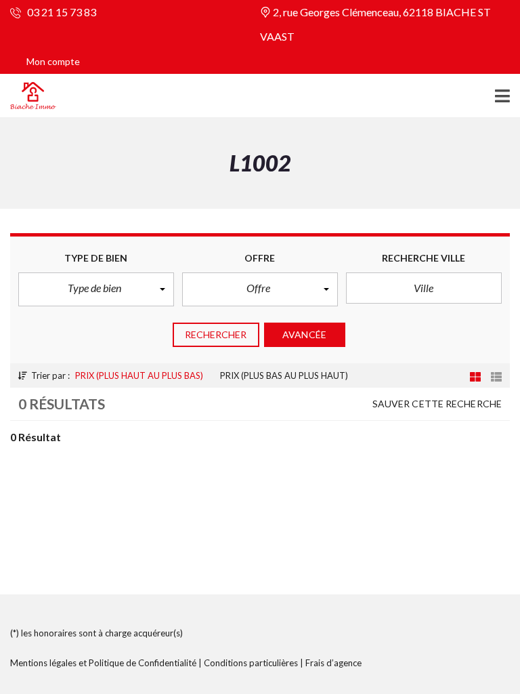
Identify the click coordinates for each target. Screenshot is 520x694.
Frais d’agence (333, 662)
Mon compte (53, 61)
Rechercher (216, 334)
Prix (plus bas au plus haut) (284, 375)
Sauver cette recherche (437, 403)
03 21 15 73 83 (60, 11)
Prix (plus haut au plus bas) (139, 375)
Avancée (304, 334)
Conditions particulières (251, 662)
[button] (96, 289)
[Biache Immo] (28, 96)
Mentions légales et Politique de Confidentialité (103, 662)
